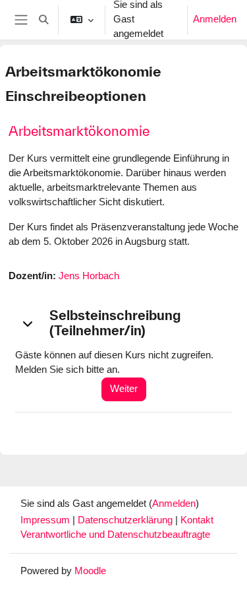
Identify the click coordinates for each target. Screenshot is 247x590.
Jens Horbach (89, 276)
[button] (43, 20)
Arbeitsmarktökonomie (79, 131)
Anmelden (214, 19)
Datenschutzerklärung (126, 520)
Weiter (124, 388)
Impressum (46, 520)
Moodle (90, 571)
